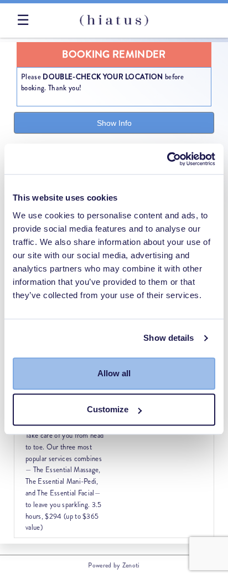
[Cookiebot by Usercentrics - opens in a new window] (166, 159)
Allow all (114, 373)
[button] (65, 472)
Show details (168, 337)
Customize (107, 409)
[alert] (114, 74)
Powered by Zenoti (114, 565)
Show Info (114, 123)
